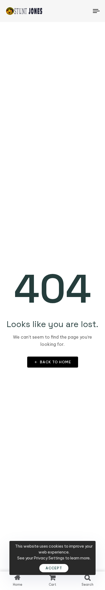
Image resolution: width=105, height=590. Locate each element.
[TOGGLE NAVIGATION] (84, 11)
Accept (54, 568)
